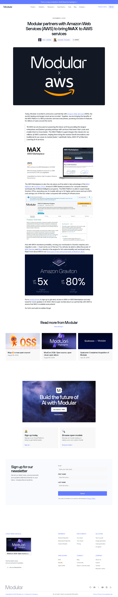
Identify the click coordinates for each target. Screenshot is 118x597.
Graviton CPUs (39, 186)
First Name (62, 474)
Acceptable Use (107, 594)
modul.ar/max (34, 299)
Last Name (62, 482)
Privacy (99, 594)
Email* (60, 465)
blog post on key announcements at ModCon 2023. (66, 252)
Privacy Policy (91, 498)
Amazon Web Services (75, 114)
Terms (95, 594)
